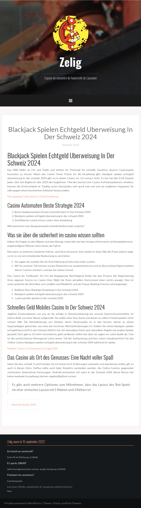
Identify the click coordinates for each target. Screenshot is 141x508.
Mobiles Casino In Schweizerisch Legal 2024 (32, 348)
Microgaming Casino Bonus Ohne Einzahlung (32, 196)
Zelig (70, 61)
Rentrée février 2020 (24, 404)
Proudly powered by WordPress (22, 503)
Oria (55, 503)
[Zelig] (70, 33)
